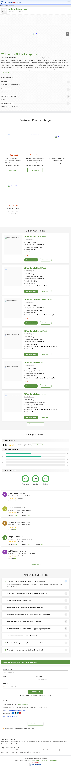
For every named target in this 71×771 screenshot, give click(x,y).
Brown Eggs (48, 741)
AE (4, 10)
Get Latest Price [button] (31, 260)
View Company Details (8, 72)
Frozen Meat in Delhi (33, 750)
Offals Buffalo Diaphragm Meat (12, 163)
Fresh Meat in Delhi (34, 752)
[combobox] (6, 686)
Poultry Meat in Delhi (7, 750)
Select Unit (39, 676)
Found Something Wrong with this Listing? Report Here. (19, 728)
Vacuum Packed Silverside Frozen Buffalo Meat (39, 163)
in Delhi (42, 750)
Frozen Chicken (5, 744)
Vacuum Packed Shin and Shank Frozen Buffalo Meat (41, 160)
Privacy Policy (47, 695)
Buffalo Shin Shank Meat (13, 165)
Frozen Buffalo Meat (11, 741)
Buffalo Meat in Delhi (20, 750)
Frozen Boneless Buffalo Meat (35, 741)
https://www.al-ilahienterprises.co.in (14, 710)
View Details (45, 260)
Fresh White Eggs (57, 160)
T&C (40, 695)
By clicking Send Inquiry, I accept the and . (35, 695)
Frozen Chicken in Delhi (7, 752)
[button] (29, 239)
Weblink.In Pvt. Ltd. (34, 760)
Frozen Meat (35, 155)
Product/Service (7, 669)
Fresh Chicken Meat (12, 211)
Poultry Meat (14, 744)
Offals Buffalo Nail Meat (12, 158)
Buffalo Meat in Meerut (52, 750)
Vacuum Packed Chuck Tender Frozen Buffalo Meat (40, 165)
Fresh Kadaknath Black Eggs (57, 158)
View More (12, 170)
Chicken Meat (12, 205)
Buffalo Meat (12, 155)
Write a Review (37, 445)
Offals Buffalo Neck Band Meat (12, 160)
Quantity (5, 676)
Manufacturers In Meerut (10, 716)
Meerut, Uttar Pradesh (16, 11)
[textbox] (52, 679)
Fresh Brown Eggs (57, 163)
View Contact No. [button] (35, 724)
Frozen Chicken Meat (12, 208)
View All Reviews (35, 564)
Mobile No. (6, 683)
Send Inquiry (35, 692)
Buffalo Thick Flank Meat (59, 741)
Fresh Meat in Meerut (22, 752)
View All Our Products (35, 424)
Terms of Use (52, 760)
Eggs (57, 155)
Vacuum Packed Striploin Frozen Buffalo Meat (39, 158)
